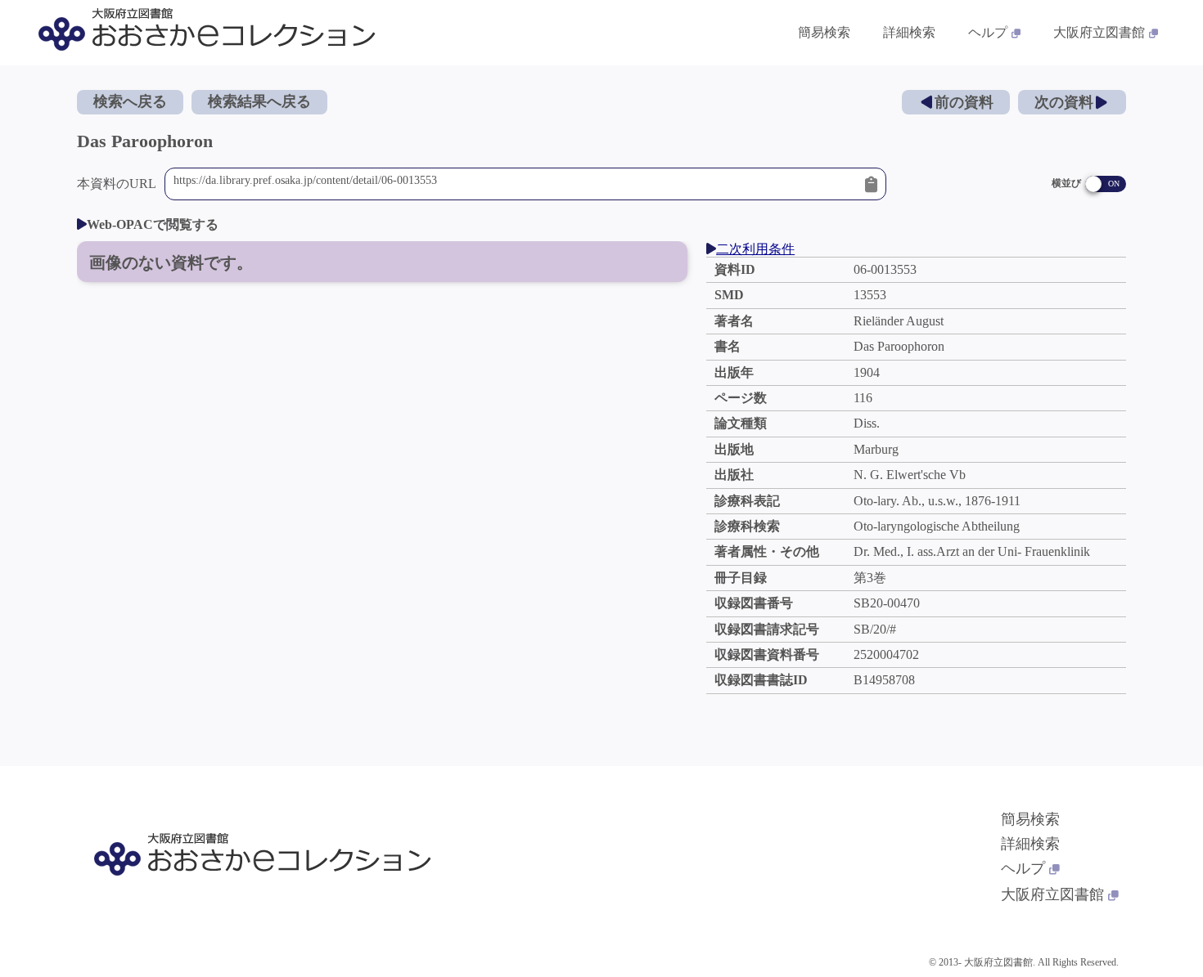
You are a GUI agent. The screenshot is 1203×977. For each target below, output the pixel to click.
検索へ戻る (130, 101)
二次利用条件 (755, 249)
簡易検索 (824, 32)
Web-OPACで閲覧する (153, 224)
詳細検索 (909, 32)
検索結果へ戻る (259, 101)
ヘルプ (987, 32)
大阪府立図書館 (1099, 32)
